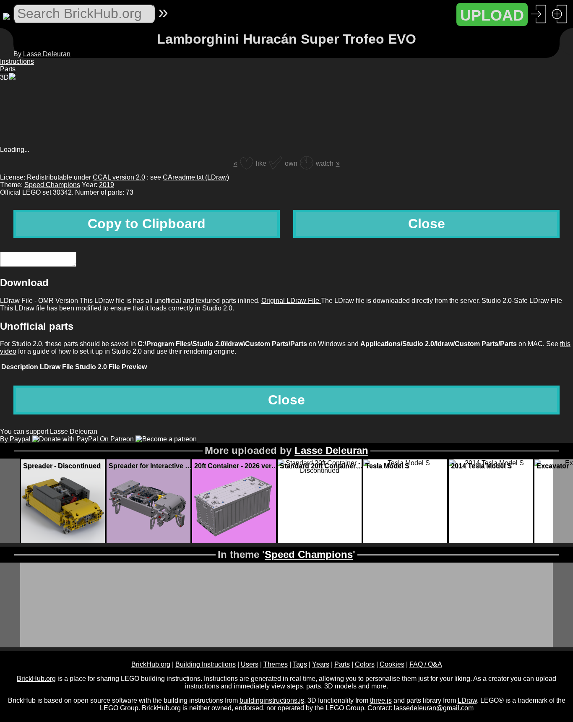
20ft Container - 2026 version (236, 465)
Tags (300, 664)
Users (249, 664)
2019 (106, 184)
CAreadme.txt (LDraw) (196, 177)
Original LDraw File (291, 300)
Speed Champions (52, 184)
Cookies (392, 664)
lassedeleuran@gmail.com (434, 708)
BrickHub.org (150, 664)
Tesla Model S (387, 465)
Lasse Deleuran (46, 53)
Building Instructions (205, 664)
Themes (275, 664)
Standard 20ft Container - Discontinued (322, 465)
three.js (381, 700)
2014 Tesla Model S (481, 465)
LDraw (467, 700)
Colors (365, 664)
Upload (492, 15)
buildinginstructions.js (272, 700)
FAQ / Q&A (425, 664)
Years (320, 664)
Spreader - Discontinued (62, 465)
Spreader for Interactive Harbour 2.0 (151, 465)
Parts (342, 664)
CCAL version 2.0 (119, 177)
